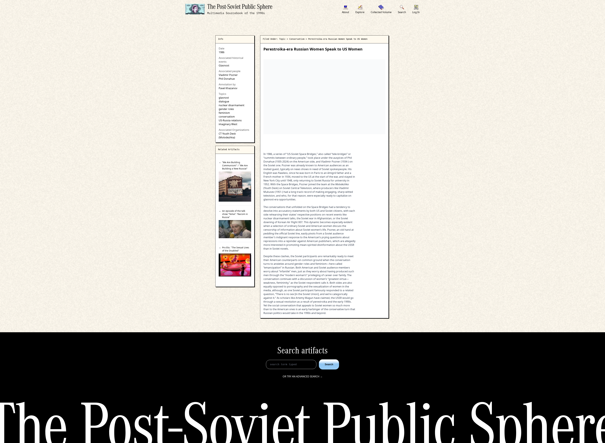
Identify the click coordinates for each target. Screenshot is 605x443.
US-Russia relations (230, 120)
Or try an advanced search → (303, 376)
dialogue (224, 101)
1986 (221, 52)
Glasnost (224, 65)
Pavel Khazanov (228, 88)
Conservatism (296, 39)
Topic (282, 39)
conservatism (227, 116)
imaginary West (228, 124)
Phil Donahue (227, 78)
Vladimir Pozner (228, 75)
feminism (224, 113)
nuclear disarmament (231, 105)
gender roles (226, 109)
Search (329, 364)
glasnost (224, 97)
